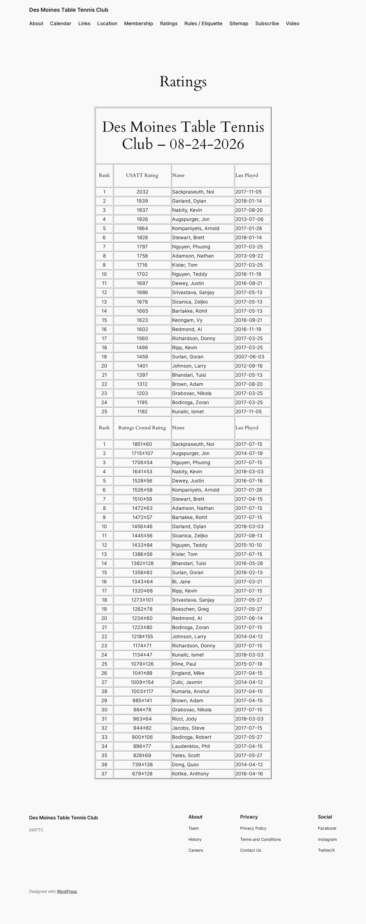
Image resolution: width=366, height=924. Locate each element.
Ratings (169, 23)
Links (84, 23)
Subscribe (267, 23)
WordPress (67, 891)
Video (292, 23)
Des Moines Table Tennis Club (68, 9)
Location (107, 23)
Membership (138, 23)
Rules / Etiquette (203, 23)
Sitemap (238, 23)
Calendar (60, 23)
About (36, 23)
